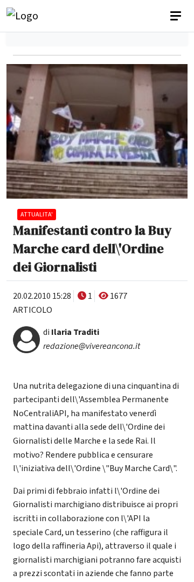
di (71, 332)
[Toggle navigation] (177, 16)
